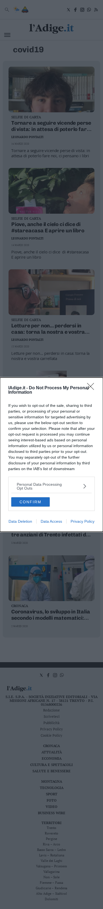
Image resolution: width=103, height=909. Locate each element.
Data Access (51, 521)
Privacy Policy (82, 521)
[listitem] (51, 486)
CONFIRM (30, 502)
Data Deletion (20, 521)
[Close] (92, 388)
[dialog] (51, 455)
